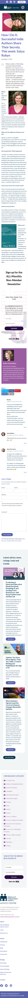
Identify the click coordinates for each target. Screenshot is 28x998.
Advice (2, 938)
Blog (1, 948)
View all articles (9, 757)
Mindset (8, 802)
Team (1, 930)
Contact (2, 979)
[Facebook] (11, 2)
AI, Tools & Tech (10, 780)
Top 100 (8, 838)
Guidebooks (3, 941)
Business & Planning (11, 787)
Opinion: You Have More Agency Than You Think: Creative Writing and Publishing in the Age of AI (14, 662)
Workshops (3, 951)
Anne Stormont (11, 449)
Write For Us (4, 933)
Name (3, 487)
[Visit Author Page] (14, 355)
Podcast (8, 813)
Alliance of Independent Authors (14, 784)
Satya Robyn (10, 433)
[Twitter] (7, 2)
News (7, 805)
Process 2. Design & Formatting (14, 820)
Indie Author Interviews (12, 795)
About (2, 921)
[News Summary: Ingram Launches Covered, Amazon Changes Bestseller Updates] (14, 697)
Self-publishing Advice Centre (4, 926)
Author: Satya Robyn (9, 363)
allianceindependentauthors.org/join (9, 916)
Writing (8, 845)
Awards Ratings (4, 969)
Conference (3, 954)
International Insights (11, 798)
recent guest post (17, 68)
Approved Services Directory (5, 973)
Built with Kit (14, 338)
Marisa (9, 399)
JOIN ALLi (21, 2)
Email (16, 487)
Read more (10, 639)
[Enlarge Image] (14, 22)
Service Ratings (4, 966)
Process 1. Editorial (11, 816)
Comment (4, 512)
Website (3, 494)
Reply (25, 427)
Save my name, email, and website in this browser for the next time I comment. (12, 504)
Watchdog (9, 842)
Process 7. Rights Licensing (13, 835)
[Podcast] (14, 2)
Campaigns (9, 791)
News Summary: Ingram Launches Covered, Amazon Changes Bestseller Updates (13, 705)
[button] (4, 390)
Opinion (8, 809)
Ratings (2, 959)
